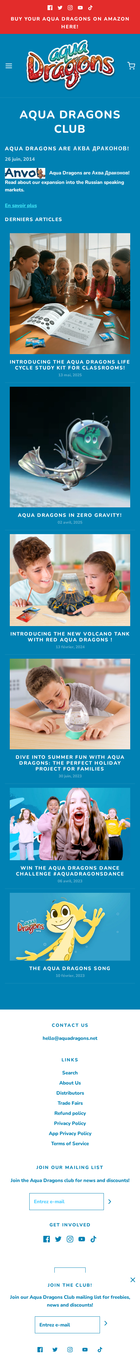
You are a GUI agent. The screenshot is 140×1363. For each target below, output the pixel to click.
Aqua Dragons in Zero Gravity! (70, 515)
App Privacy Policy (70, 1133)
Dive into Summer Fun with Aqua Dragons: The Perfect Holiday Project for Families (70, 763)
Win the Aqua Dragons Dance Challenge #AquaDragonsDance (70, 871)
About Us (70, 1083)
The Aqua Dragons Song (70, 968)
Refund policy (70, 1113)
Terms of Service (70, 1143)
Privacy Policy (70, 1123)
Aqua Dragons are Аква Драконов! (67, 148)
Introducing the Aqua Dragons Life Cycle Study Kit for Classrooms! (70, 365)
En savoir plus (21, 205)
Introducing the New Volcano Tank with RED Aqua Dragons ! (70, 637)
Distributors (70, 1093)
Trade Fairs (70, 1103)
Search (70, 1073)
